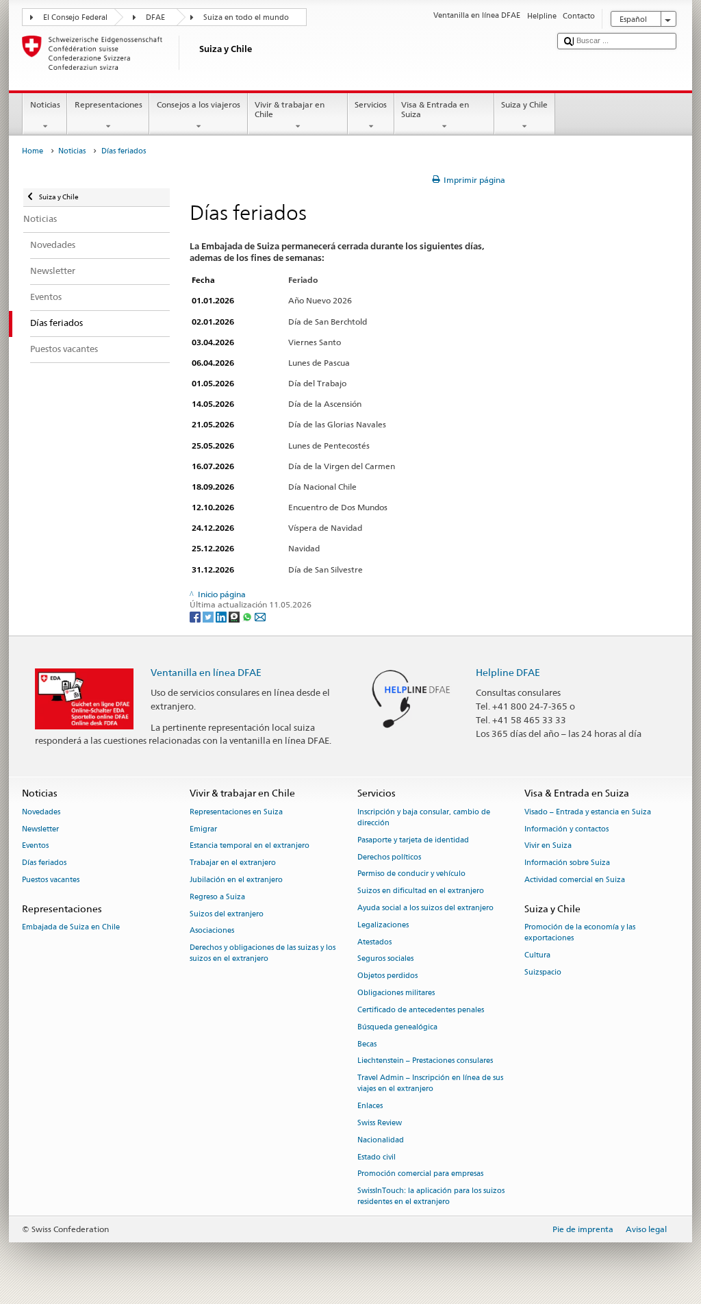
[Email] (260, 616)
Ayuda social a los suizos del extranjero (425, 907)
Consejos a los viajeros (198, 104)
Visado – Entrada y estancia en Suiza (587, 811)
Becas (367, 1044)
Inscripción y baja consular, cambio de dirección (423, 817)
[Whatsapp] (248, 616)
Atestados (374, 942)
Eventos (35, 846)
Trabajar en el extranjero (233, 863)
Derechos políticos (389, 857)
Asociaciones (212, 931)
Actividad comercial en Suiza (574, 879)
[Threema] (235, 616)
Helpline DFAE (508, 672)
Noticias (45, 104)
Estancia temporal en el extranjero (249, 846)
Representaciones (108, 104)
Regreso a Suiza (217, 896)
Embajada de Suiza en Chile (71, 927)
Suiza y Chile (524, 104)
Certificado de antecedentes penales (420, 1009)
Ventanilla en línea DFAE (206, 672)
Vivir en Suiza (548, 846)
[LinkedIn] (222, 616)
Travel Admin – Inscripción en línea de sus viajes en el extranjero (430, 1084)
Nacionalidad (380, 1140)
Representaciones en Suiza (236, 811)
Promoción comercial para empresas (420, 1174)
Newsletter (40, 829)
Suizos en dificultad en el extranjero (420, 891)
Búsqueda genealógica (397, 1027)
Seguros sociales (385, 959)
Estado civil (376, 1157)
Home (32, 151)
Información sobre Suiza (567, 863)
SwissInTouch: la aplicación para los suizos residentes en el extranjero (431, 1197)
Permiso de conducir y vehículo (411, 874)
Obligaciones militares (396, 993)
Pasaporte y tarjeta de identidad (413, 840)
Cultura (537, 955)
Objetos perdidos (387, 976)
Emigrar (203, 829)
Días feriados (44, 863)
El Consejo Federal (75, 17)
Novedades (41, 811)
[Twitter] (209, 616)
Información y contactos (566, 829)
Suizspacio (542, 972)
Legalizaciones (383, 924)
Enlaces (370, 1106)
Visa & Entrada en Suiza (435, 109)
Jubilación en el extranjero (236, 879)
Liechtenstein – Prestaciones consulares (425, 1061)
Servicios (371, 104)
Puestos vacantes (50, 879)
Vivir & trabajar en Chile (289, 109)
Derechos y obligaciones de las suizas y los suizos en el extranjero (262, 954)
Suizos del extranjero (227, 914)
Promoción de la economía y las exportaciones (579, 932)
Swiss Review (379, 1122)
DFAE (155, 17)
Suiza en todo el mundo (246, 17)
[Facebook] (196, 616)
